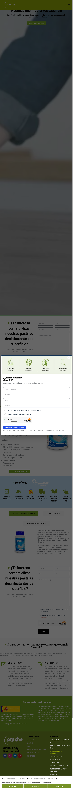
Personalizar (12, 786)
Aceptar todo (59, 786)
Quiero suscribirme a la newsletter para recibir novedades (23, 410)
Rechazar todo (36, 786)
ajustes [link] (48, 782)
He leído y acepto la (19, 414)
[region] (36, 783)
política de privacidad (25, 414)
